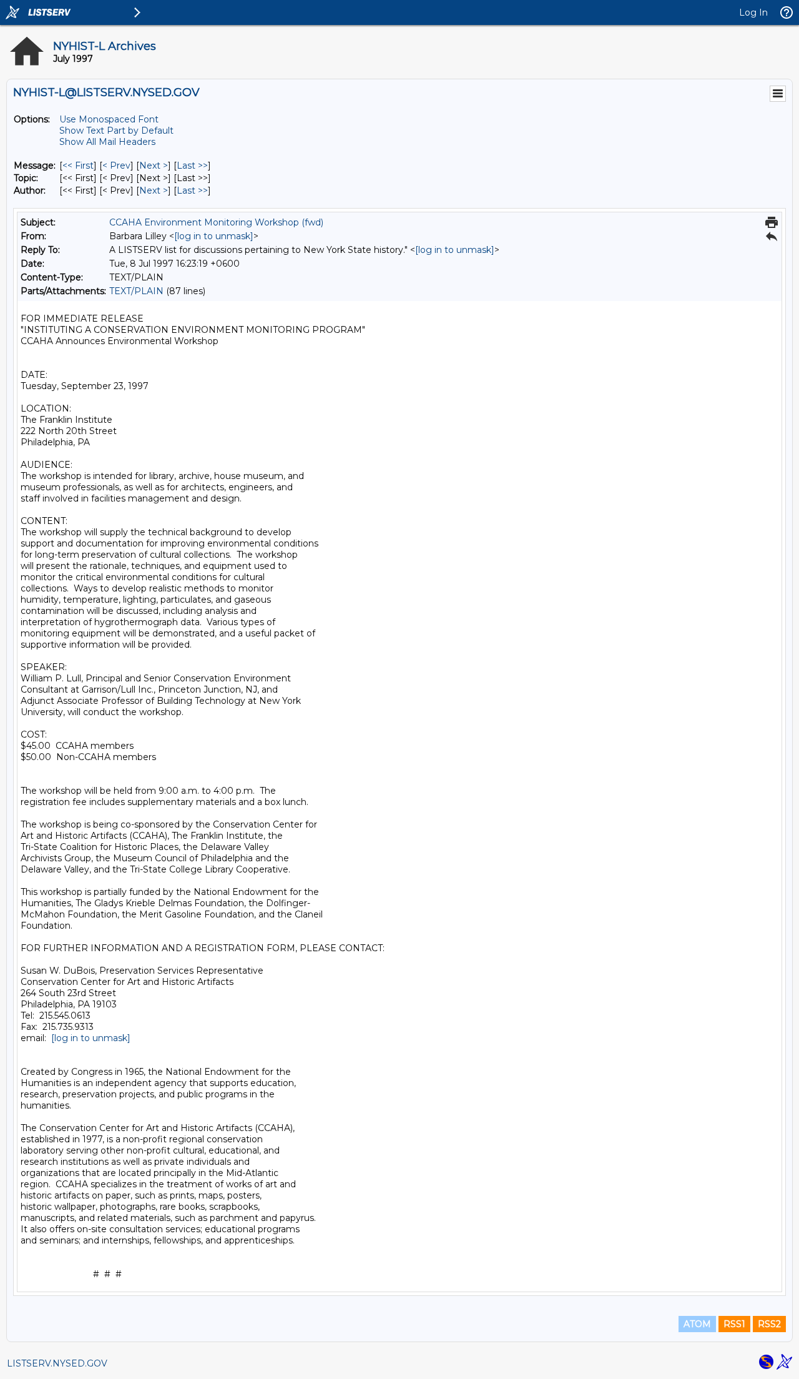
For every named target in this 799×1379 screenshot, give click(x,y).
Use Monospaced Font (109, 119)
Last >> (192, 165)
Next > (153, 165)
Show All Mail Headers (107, 141)
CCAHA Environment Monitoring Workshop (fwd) (216, 222)
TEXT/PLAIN (136, 291)
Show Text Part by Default (116, 130)
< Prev (116, 165)
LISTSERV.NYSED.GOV (57, 1363)
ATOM (697, 1324)
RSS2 (769, 1324)
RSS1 (734, 1324)
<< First (78, 165)
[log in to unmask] (213, 236)
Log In (753, 12)
